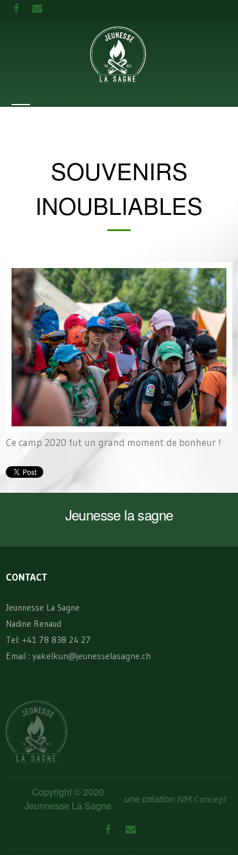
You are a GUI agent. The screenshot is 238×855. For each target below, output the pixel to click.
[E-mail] (130, 830)
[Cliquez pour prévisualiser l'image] (119, 346)
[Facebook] (108, 830)
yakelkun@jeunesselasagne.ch (91, 655)
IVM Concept (202, 799)
